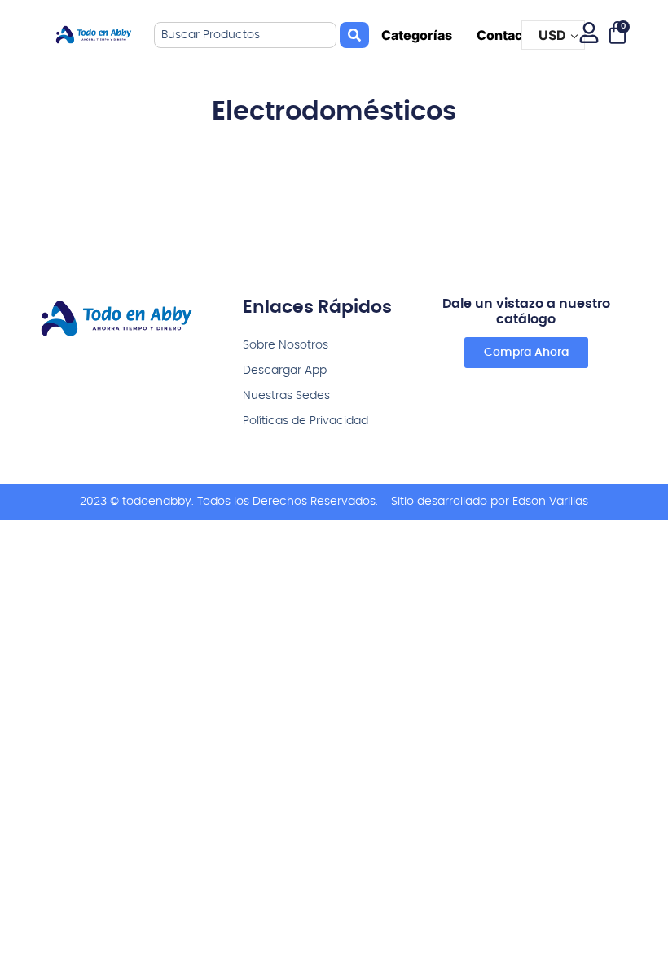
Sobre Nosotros (285, 345)
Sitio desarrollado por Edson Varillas (489, 501)
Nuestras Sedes (286, 396)
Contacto (506, 35)
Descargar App (285, 370)
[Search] (354, 35)
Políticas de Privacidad (305, 421)
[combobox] (245, 35)
